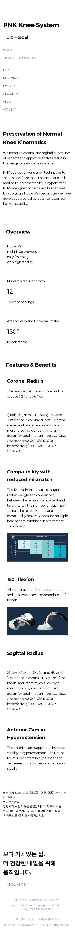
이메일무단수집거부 (48, 919)
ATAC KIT (9, 109)
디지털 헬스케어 (28, 58)
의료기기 (8, 50)
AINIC (7, 102)
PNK (6, 70)
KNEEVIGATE (12, 78)
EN (59, 6)
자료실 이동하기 (18, 884)
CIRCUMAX (10, 94)
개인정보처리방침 (25, 919)
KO (49, 6)
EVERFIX (9, 86)
